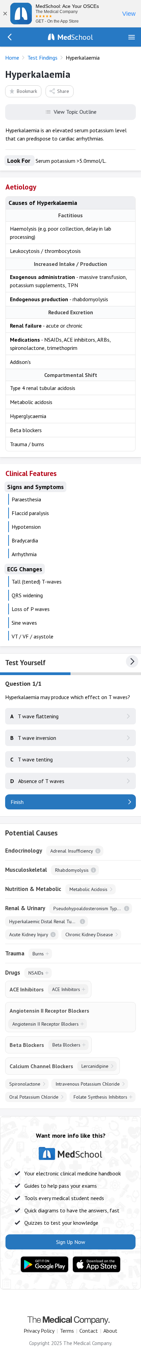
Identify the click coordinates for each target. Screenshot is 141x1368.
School (75, 37)
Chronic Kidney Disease (89, 934)
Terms (67, 1330)
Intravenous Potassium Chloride (87, 1084)
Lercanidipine (94, 1066)
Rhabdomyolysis (72, 870)
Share (63, 91)
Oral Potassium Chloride (34, 1097)
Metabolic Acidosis (88, 889)
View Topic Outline (75, 111)
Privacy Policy (39, 1330)
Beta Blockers (66, 1045)
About (110, 1330)
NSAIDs (35, 973)
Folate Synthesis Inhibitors (100, 1097)
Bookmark (27, 91)
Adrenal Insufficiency (71, 851)
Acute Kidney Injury (28, 934)
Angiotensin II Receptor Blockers (45, 1024)
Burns (38, 954)
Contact (88, 1330)
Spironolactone (24, 1084)
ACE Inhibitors (66, 989)
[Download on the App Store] (96, 1264)
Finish (17, 801)
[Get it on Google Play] (44, 1264)
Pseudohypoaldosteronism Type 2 (88, 908)
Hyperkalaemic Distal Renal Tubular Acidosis (48, 921)
